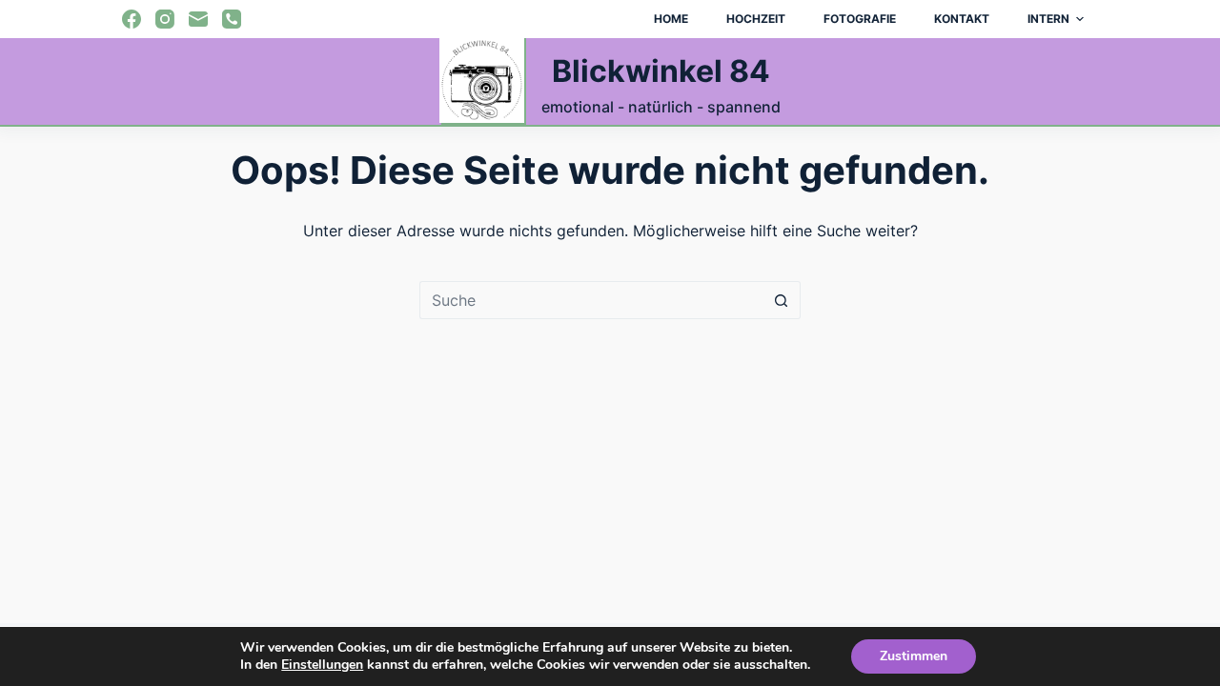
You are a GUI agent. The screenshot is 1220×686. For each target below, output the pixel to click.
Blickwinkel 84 (661, 71)
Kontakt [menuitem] (961, 18)
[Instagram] (164, 19)
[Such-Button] (781, 300)
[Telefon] (231, 19)
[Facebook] (131, 19)
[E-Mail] (198, 19)
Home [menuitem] (671, 18)
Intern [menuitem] (1048, 18)
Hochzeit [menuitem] (755, 18)
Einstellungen (322, 665)
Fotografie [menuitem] (860, 18)
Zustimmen (913, 656)
